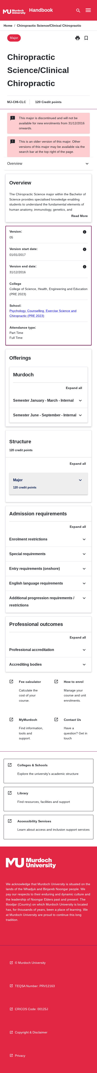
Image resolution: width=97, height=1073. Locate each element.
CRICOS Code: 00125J (31, 1009)
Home (8, 25)
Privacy (20, 1055)
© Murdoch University (30, 963)
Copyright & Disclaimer (31, 1032)
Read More (79, 216)
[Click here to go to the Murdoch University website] (14, 13)
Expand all (74, 388)
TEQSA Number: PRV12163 (35, 986)
